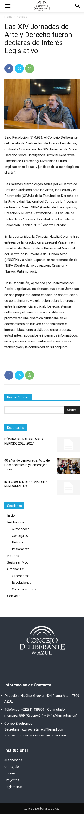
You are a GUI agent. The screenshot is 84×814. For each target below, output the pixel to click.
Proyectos (11, 780)
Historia (17, 542)
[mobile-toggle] (7, 6)
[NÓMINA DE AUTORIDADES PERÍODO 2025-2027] (68, 444)
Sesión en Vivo (17, 562)
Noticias (22, 17)
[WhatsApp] (29, 68)
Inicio (11, 515)
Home (8, 17)
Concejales (20, 535)
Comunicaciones (24, 589)
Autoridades (20, 529)
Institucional (16, 522)
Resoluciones (21, 582)
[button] (77, 6)
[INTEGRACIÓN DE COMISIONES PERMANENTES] (68, 487)
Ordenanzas (16, 569)
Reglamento (21, 549)
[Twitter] (19, 68)
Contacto (14, 596)
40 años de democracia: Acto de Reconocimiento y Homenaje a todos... (27, 465)
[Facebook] (8, 68)
